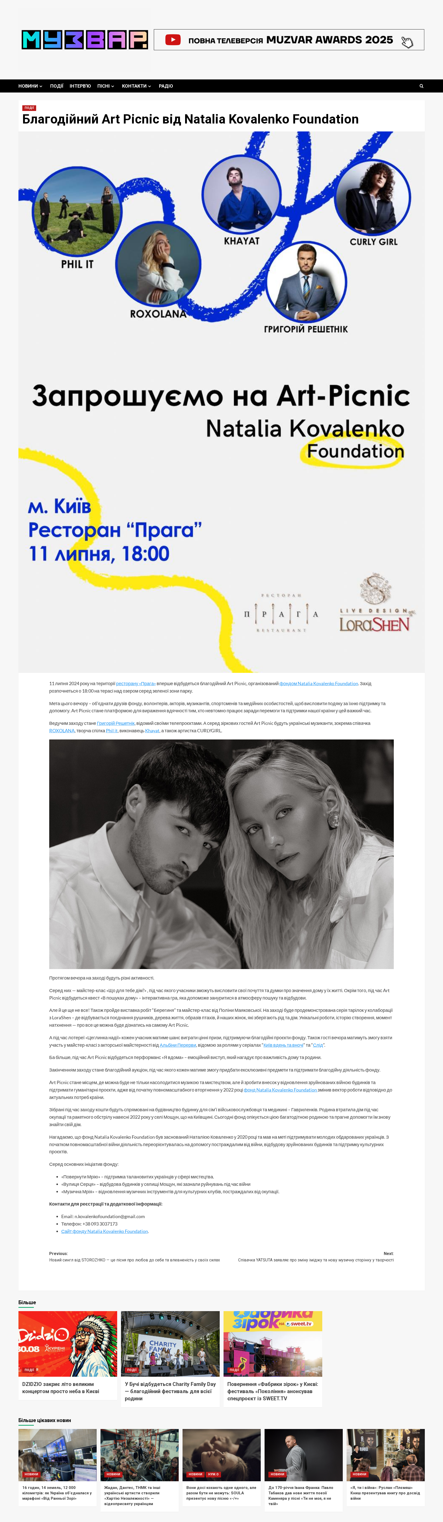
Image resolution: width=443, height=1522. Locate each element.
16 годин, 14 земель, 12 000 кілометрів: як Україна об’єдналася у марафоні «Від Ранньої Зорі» (57, 1493)
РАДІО (166, 86)
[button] (421, 85)
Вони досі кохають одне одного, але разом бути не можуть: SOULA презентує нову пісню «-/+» (221, 1493)
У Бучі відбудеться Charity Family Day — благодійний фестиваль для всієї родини (170, 1391)
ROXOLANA (62, 730)
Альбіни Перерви (178, 1045)
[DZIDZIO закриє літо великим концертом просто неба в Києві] (67, 1344)
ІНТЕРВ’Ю (80, 86)
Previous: (134, 1257)
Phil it (112, 730)
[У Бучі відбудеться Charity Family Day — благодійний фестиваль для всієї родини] (170, 1344)
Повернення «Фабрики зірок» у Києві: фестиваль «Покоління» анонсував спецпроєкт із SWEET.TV (272, 1391)
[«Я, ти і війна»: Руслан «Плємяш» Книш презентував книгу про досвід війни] (386, 1455)
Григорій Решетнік (116, 723)
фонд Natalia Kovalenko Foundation (281, 1090)
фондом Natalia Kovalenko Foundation (318, 683)
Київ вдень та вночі (283, 1045)
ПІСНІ (103, 86)
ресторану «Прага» (136, 683)
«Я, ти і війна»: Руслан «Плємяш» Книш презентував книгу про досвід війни (385, 1493)
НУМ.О (213, 1474)
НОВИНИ (28, 86)
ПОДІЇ (56, 86)
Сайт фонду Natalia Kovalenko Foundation (104, 1231)
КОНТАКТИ (134, 86)
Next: (316, 1257)
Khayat (152, 730)
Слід (318, 1045)
